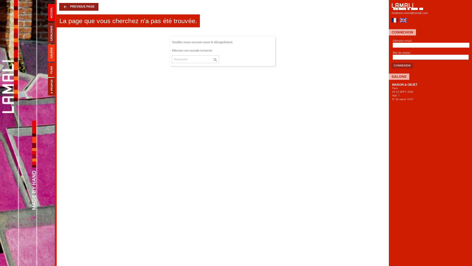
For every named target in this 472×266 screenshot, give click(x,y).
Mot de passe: (402, 52)
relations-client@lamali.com (410, 13)
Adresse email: (402, 40)
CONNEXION (402, 65)
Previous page (79, 7)
